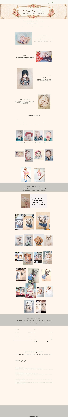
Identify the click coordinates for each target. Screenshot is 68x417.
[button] (46, 207)
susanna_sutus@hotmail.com (20, 376)
